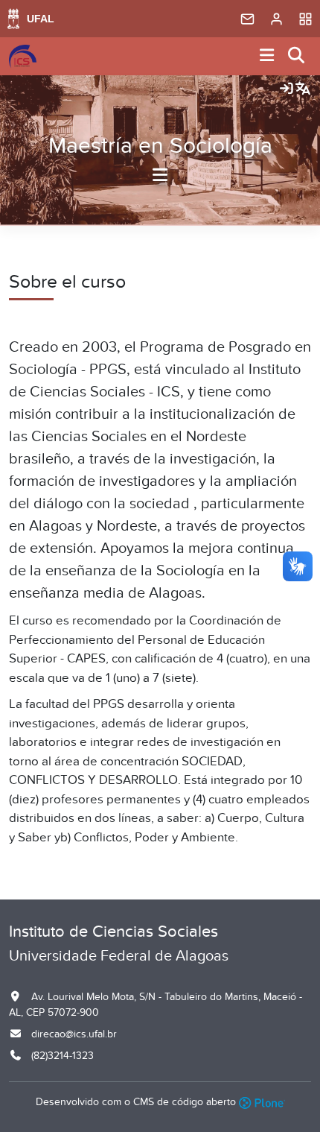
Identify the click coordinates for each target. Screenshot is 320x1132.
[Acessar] (286, 89)
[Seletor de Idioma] (303, 89)
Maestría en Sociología (160, 146)
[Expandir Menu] (267, 56)
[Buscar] (297, 56)
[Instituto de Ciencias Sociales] (22, 57)
